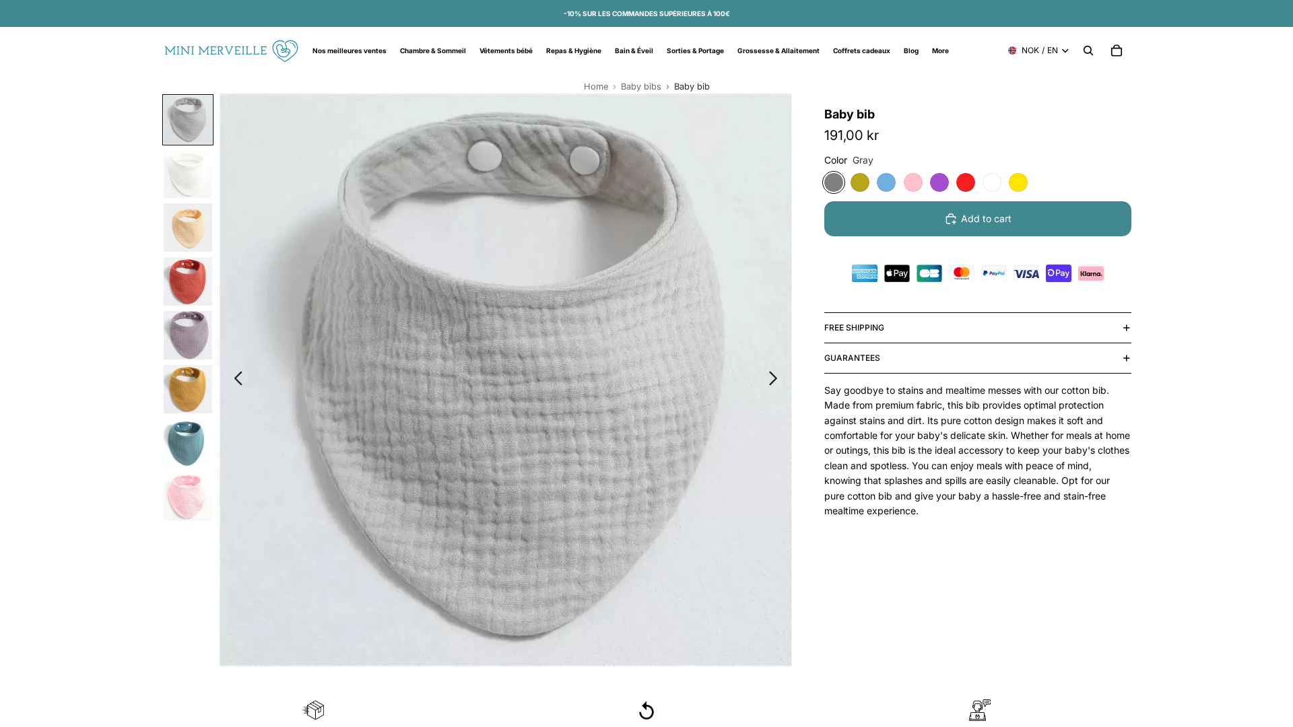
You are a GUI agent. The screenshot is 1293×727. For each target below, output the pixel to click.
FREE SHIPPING (854, 327)
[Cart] (1116, 50)
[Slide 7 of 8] (188, 443)
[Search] (1088, 50)
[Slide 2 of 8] (188, 173)
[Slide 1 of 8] (188, 120)
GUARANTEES (852, 358)
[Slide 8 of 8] (188, 497)
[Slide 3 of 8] (188, 227)
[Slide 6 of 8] (188, 389)
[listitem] (940, 50)
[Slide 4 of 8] (188, 281)
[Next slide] (777, 380)
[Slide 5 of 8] (188, 335)
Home (596, 86)
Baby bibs (641, 86)
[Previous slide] (235, 380)
